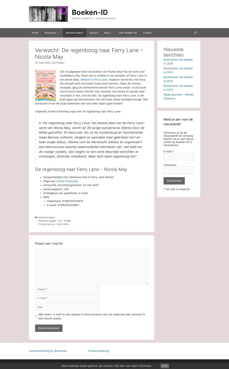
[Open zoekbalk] (195, 32)
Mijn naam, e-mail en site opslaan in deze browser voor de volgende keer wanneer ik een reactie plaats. (91, 316)
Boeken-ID (90, 12)
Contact (147, 32)
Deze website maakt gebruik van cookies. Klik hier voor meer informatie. (107, 365)
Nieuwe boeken (74, 32)
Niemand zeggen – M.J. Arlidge (54, 220)
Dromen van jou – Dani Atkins (53, 224)
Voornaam (170, 165)
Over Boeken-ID (128, 32)
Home (35, 32)
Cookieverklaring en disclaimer (48, 350)
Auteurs (93, 32)
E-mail (169, 151)
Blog (106, 32)
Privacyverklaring (98, 350)
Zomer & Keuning (67, 181)
